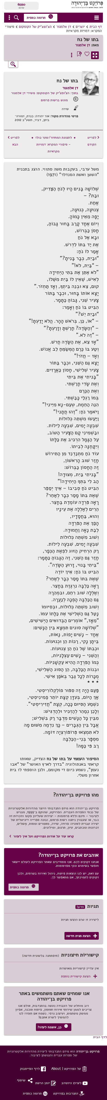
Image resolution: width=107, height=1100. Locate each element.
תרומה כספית (40, 17)
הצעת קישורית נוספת (79, 976)
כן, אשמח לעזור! (53, 1026)
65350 (21, 4)
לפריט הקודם (94, 141)
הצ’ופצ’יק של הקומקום (35, 26)
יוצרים (80, 26)
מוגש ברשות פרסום (54, 100)
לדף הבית (100, 1037)
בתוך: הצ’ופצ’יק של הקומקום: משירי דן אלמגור (44, 92)
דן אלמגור (63, 26)
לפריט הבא (13, 141)
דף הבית (95, 26)
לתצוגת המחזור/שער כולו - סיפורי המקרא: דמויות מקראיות (53, 144)
